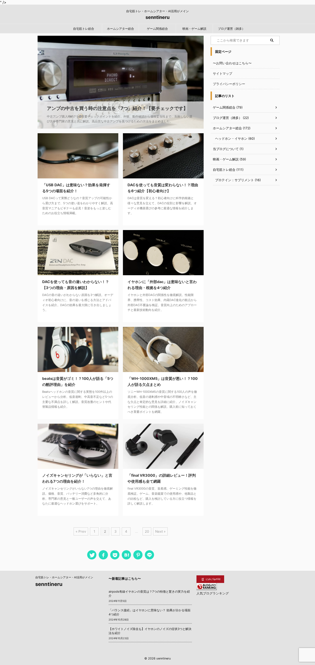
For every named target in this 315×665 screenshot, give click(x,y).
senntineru (157, 17)
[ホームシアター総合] (126, 554)
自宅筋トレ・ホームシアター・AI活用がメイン (64, 577)
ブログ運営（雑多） (231, 28)
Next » (160, 531)
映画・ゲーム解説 (194, 28)
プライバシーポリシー (229, 84)
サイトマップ (222, 73)
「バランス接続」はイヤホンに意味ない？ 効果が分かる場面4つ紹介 (149, 612)
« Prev (81, 531)
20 (147, 531)
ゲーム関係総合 (157, 28)
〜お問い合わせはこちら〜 (232, 63)
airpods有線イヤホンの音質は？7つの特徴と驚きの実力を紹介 (149, 593)
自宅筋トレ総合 (83, 28)
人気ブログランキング (212, 593)
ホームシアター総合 (120, 28)
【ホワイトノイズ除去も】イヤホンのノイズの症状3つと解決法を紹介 (150, 631)
